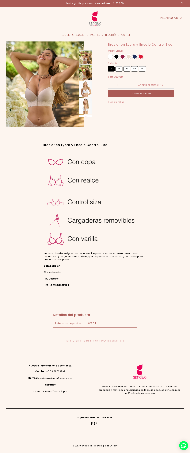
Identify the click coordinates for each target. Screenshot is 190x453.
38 (134, 68)
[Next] (88, 45)
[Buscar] (182, 3)
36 (127, 68)
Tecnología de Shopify (106, 445)
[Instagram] (95, 423)
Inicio (69, 340)
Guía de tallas (116, 101)
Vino (122, 56)
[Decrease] (112, 84)
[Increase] (122, 84)
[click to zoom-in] (10, 46)
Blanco (110, 56)
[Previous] (82, 45)
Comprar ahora (141, 93)
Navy (134, 56)
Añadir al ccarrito (151, 84)
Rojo (140, 56)
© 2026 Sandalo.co (82, 445)
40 (142, 68)
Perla (128, 56)
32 (111, 68)
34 (119, 68)
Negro (116, 56)
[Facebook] (91, 423)
